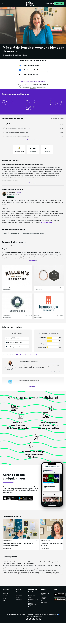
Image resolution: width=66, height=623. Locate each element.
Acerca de (5, 593)
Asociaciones (19, 599)
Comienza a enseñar (31, 596)
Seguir (19, 192)
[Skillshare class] (21, 529)
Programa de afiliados (19, 596)
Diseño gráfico (15, 233)
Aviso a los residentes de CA (34, 616)
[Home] (30, 3)
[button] (3, 3)
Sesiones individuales (44, 601)
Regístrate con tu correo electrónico (33, 81)
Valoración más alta (8, 355)
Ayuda (23, 614)
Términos (37, 614)
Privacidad (30, 614)
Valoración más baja (21, 355)
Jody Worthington (7, 287)
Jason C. (10, 385)
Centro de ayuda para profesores (33, 600)
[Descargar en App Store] (58, 594)
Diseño (5, 233)
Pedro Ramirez (6, 315)
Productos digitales (43, 597)
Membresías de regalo (45, 594)
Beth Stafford (37, 315)
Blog (4, 600)
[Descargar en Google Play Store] (58, 599)
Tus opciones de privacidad (49, 614)
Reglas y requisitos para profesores (32, 605)
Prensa (4, 598)
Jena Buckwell (38, 287)
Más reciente (33, 355)
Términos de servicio (37, 84)
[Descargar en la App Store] (10, 498)
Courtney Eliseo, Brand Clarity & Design (15, 55)
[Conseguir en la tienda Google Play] (26, 498)
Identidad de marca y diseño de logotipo (33, 233)
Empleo (5, 595)
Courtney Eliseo (14, 192)
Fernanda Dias (10, 366)
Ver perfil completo (46, 222)
